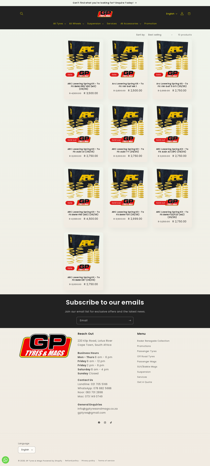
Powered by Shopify (52, 460)
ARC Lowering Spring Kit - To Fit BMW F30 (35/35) (128, 213)
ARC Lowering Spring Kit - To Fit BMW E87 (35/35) (84, 278)
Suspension (144, 371)
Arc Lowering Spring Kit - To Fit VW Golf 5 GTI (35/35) (172, 85)
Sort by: (140, 34)
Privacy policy (88, 460)
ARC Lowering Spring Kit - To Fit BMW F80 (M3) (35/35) (84, 213)
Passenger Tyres (147, 351)
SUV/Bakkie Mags (147, 366)
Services (142, 376)
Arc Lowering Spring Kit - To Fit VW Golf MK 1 (128, 85)
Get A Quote (144, 382)
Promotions (144, 346)
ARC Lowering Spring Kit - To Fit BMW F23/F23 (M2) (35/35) (172, 215)
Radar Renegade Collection (153, 340)
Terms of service (106, 460)
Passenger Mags (147, 361)
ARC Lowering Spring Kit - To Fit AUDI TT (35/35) (128, 150)
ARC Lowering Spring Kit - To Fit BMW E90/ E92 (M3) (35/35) (84, 87)
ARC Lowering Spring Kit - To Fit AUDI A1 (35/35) (84, 150)
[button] (21, 13)
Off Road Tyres (146, 356)
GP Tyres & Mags (34, 460)
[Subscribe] (129, 320)
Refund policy (72, 460)
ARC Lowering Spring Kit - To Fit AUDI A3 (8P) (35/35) (172, 150)
